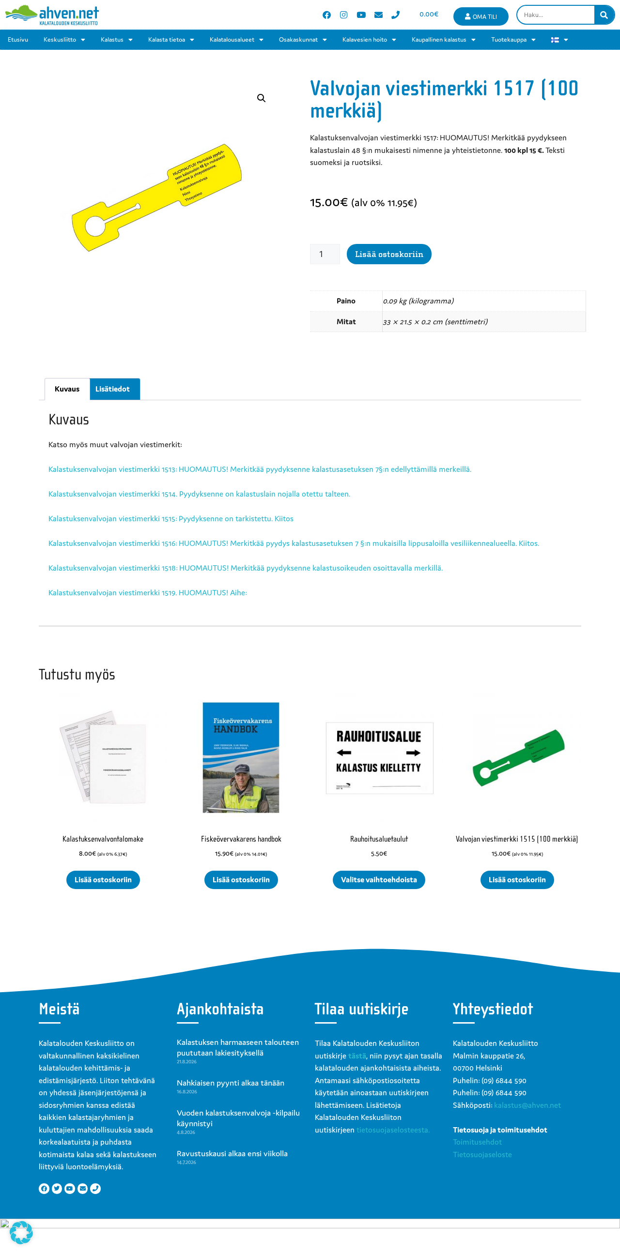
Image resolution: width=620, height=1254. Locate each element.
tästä (357, 1055)
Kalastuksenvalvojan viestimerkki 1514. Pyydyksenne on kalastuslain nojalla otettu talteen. (199, 494)
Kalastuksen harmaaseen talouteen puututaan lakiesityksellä (238, 1047)
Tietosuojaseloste (482, 1154)
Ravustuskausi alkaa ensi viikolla (232, 1153)
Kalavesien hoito (364, 39)
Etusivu (18, 39)
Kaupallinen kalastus (439, 39)
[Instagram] (344, 14)
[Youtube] (361, 14)
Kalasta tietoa (166, 39)
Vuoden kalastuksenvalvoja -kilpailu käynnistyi (238, 1118)
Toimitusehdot (477, 1142)
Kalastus (112, 39)
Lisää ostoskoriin (389, 254)
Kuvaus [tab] (67, 388)
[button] (261, 98)
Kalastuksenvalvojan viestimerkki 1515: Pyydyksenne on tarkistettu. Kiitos (171, 518)
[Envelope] (378, 14)
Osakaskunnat (298, 39)
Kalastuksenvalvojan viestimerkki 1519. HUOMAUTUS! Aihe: (147, 592)
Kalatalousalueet (232, 39)
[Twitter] (57, 1188)
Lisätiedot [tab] (112, 388)
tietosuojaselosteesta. (393, 1129)
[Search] (604, 15)
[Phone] (395, 14)
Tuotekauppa (509, 39)
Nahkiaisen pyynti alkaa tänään (230, 1082)
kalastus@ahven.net (527, 1105)
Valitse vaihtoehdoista (379, 879)
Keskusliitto (60, 39)
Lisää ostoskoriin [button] (103, 879)
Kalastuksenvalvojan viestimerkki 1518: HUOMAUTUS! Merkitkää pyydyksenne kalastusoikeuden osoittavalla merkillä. (245, 568)
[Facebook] (326, 14)
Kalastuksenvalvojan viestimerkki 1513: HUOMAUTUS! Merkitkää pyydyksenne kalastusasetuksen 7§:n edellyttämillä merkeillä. (259, 469)
